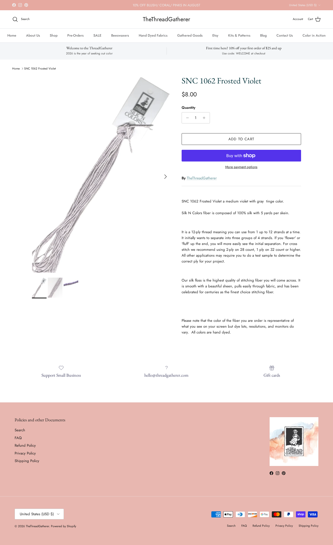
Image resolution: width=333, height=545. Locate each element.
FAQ (18, 438)
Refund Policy (25, 445)
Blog (263, 35)
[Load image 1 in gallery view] (101, 174)
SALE (97, 35)
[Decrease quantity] (186, 117)
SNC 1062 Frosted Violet (40, 68)
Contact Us (284, 35)
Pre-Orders (75, 35)
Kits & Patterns (239, 35)
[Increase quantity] (205, 117)
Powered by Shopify (63, 526)
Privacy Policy (25, 453)
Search (20, 430)
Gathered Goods (190, 35)
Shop (54, 35)
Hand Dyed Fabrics (153, 35)
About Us (33, 35)
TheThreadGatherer (202, 178)
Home (11, 35)
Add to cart (241, 139)
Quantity (188, 107)
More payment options (241, 167)
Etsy (215, 35)
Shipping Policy (27, 461)
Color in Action (314, 35)
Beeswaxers (120, 35)
